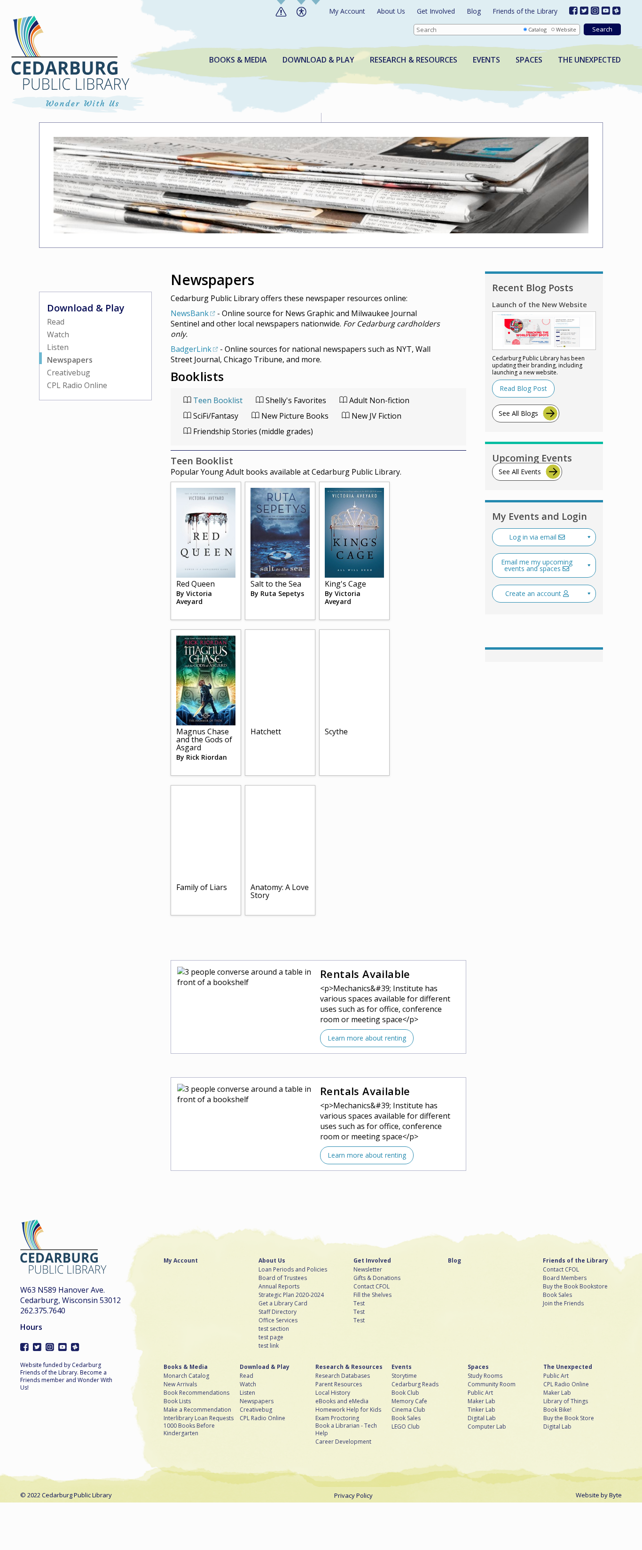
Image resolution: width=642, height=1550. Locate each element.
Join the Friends (563, 1303)
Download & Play (318, 60)
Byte (615, 1495)
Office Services (278, 1320)
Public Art (480, 1393)
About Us (391, 11)
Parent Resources (338, 1384)
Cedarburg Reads (414, 1384)
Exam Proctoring (337, 1418)
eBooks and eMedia (341, 1401)
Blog (474, 11)
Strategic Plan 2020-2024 (291, 1295)
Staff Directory (277, 1312)
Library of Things (565, 1401)
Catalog (537, 29)
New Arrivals (180, 1384)
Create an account (534, 593)
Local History (332, 1393)
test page (270, 1337)
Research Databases (342, 1376)
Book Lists (177, 1401)
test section (273, 1329)
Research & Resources (413, 60)
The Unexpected (589, 60)
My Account (347, 11)
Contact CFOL (371, 1286)
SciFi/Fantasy (214, 416)
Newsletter (367, 1269)
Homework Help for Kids (348, 1410)
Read (55, 322)
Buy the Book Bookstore (575, 1286)
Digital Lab (482, 1418)
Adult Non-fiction (378, 400)
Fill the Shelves (372, 1295)
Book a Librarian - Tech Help (346, 1429)
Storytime (404, 1376)
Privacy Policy (353, 1495)
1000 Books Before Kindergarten (189, 1429)
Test (359, 1303)
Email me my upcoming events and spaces (536, 565)
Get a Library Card (282, 1303)
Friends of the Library (525, 11)
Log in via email (533, 537)
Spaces (529, 60)
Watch (58, 334)
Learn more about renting (367, 1037)
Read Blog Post (523, 388)
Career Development (343, 1442)
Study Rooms (485, 1376)
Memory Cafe (409, 1401)
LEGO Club (405, 1427)
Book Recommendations (196, 1393)
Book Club (405, 1393)
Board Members (565, 1278)
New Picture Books (294, 416)
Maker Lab (481, 1401)
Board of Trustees (282, 1278)
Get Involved (436, 11)
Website (566, 29)
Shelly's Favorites (295, 400)
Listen (58, 347)
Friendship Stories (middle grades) (252, 431)
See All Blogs (518, 413)
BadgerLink (191, 349)
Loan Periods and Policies (292, 1269)
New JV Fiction (375, 416)
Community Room (492, 1384)
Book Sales (557, 1295)
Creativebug (68, 372)
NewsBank (190, 313)
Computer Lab (487, 1427)
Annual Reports (278, 1286)
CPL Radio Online (77, 385)
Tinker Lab (481, 1410)
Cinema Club (408, 1410)
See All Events (520, 471)
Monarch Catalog (186, 1376)
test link (268, 1346)
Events (486, 60)
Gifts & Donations (376, 1278)
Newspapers (70, 360)
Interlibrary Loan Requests (199, 1418)
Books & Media (238, 60)
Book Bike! (557, 1410)
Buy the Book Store (568, 1418)
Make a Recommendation (197, 1410)
